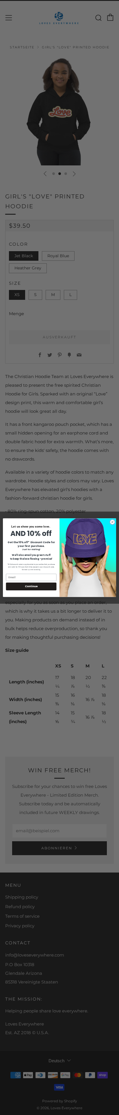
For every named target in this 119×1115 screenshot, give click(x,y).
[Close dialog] (112, 522)
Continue (31, 586)
